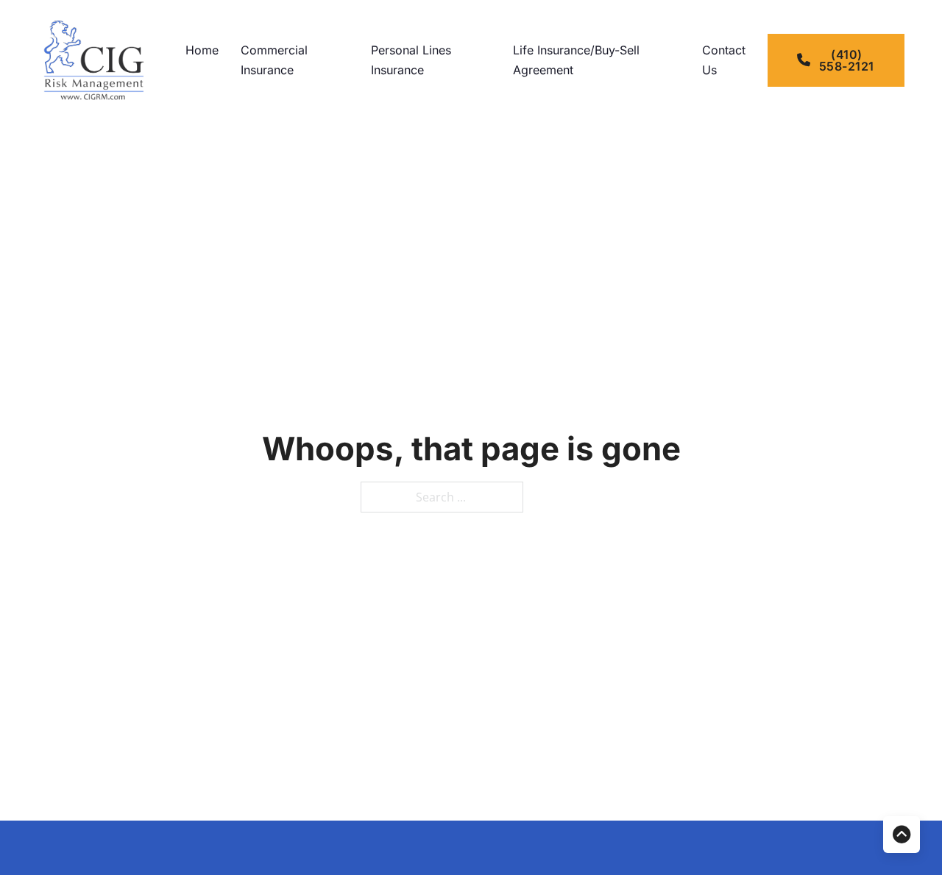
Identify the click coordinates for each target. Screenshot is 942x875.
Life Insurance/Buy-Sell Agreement (576, 60)
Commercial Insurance (274, 60)
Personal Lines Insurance (411, 60)
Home (202, 50)
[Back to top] (901, 834)
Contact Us (724, 60)
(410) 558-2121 (846, 60)
